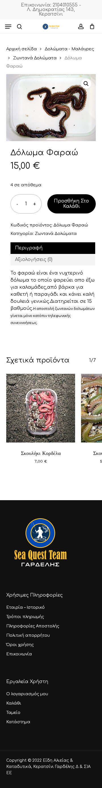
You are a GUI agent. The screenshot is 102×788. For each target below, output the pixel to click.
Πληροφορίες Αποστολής (32, 626)
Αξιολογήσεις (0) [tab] (33, 259)
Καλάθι (13, 703)
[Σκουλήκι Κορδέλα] (40, 408)
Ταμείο (13, 713)
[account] (80, 26)
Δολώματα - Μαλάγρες (69, 49)
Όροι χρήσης (20, 645)
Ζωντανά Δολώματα (35, 58)
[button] (8, 26)
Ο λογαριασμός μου (27, 694)
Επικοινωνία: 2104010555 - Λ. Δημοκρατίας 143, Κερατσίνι (51, 10)
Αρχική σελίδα (21, 49)
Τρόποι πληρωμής (25, 617)
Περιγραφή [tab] (28, 248)
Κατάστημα (18, 722)
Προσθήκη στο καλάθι (71, 203)
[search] (19, 26)
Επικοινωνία (19, 654)
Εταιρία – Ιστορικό (25, 607)
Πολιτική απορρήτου (28, 635)
